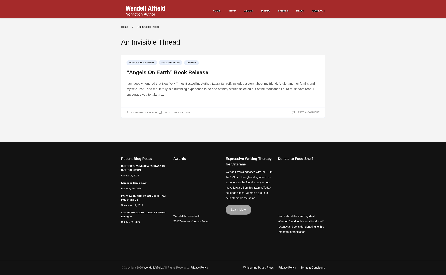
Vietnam (191, 62)
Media (265, 10)
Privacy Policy (287, 267)
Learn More (238, 209)
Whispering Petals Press (258, 267)
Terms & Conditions (313, 267)
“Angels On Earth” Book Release (167, 72)
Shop (232, 10)
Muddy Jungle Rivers (141, 62)
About (248, 10)
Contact (318, 10)
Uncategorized (171, 62)
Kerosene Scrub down (134, 183)
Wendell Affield (146, 112)
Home (217, 10)
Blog (300, 10)
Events (283, 10)
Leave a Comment (308, 112)
